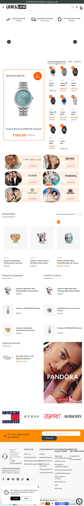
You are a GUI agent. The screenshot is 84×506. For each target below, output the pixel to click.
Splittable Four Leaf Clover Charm (69, 309)
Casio (51, 80)
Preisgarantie (75, 456)
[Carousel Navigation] (80, 214)
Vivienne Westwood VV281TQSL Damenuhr (24, 129)
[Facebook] (3, 479)
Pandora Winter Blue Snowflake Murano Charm (41, 262)
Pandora (6, 258)
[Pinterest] (13, 479)
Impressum (58, 488)
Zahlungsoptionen (45, 469)
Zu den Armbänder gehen (65, 214)
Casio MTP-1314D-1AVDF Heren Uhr (52, 84)
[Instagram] (18, 479)
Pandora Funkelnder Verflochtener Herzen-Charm (25, 329)
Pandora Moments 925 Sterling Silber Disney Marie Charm (27, 290)
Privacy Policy (14, 494)
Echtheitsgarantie (30, 457)
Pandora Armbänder (12, 275)
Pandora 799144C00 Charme (28, 308)
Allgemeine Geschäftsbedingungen (63, 457)
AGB (56, 485)
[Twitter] (8, 479)
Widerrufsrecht (60, 482)
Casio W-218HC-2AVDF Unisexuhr (64, 84)
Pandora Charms (52, 275)
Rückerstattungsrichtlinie (33, 464)
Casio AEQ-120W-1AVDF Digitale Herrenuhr (52, 142)
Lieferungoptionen (46, 472)
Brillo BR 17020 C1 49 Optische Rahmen (24, 357)
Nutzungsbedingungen (32, 461)
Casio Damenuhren (56, 62)
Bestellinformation (45, 461)
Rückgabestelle (75, 459)
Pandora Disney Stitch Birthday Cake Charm (13, 262)
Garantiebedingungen (62, 473)
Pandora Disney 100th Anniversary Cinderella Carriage (66, 262)
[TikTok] (22, 479)
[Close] (38, 487)
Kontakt (42, 454)
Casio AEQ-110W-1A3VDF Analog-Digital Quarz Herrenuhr (74, 84)
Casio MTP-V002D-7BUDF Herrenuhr (74, 113)
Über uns (27, 454)
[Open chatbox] (79, 501)
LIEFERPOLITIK (60, 461)
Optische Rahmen (11, 343)
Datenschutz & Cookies (60, 477)
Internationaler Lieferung (44, 465)
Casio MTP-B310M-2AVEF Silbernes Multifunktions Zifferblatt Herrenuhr (64, 113)
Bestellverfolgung (45, 457)
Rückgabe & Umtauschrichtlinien (61, 465)
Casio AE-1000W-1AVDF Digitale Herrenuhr (63, 142)
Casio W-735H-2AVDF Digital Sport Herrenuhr (53, 113)
